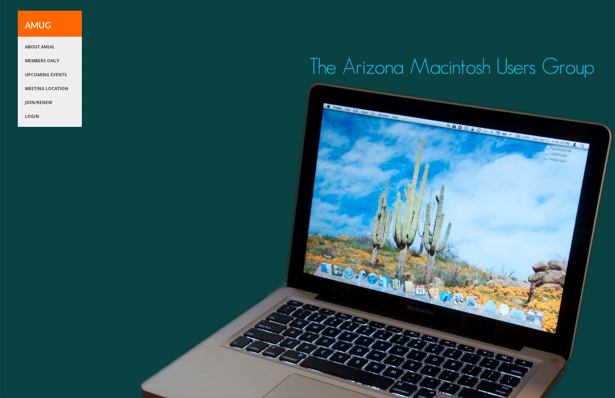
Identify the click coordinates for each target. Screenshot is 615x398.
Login (32, 116)
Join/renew (38, 102)
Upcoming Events (46, 75)
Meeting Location (46, 89)
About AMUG (39, 47)
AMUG (38, 26)
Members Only (42, 61)
